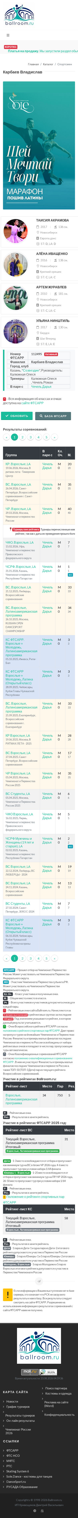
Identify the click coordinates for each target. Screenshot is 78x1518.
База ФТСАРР (55, 416)
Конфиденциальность (59, 1414)
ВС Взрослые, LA (18, 753)
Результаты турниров (20, 1415)
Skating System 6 (17, 1471)
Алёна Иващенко (52, 253)
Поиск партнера (56, 1388)
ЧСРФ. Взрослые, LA (21, 566)
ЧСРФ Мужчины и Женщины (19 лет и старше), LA (20, 842)
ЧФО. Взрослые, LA (20, 542)
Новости (12, 1401)
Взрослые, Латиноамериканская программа (21, 1099)
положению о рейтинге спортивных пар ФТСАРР (31, 1030)
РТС (9, 1466)
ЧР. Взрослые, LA (18, 509)
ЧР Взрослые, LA (18, 773)
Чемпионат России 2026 (18, 1431)
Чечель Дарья (41, 386)
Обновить (19, 416)
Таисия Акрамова (52, 220)
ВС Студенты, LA (18, 794)
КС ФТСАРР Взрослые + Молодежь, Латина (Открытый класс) (19, 677)
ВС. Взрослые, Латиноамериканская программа (21, 611)
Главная (33, 64)
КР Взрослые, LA (18, 735)
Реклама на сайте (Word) (56, 1404)
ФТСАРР (12, 1450)
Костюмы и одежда (58, 1393)
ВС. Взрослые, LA (18, 484)
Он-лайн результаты (20, 1420)
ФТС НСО (13, 1455)
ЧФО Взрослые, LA (19, 814)
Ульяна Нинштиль (53, 321)
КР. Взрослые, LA (18, 464)
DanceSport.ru (16, 1481)
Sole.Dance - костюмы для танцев (29, 1476)
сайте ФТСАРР (32, 403)
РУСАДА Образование (22, 1487)
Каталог (48, 64)
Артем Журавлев (51, 287)
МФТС (10, 1461)
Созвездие (31, 370)
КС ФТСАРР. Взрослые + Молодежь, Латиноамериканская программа (21, 647)
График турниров (18, 1406)
